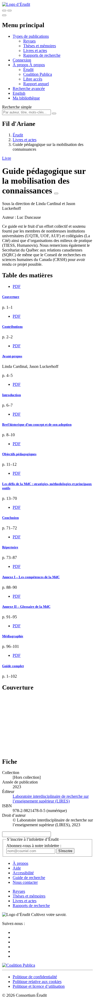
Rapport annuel (36, 84)
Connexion (22, 60)
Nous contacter (25, 882)
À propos (37, 65)
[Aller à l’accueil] (16, 4)
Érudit (28, 69)
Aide (17, 868)
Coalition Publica (37, 74)
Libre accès (32, 79)
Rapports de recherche (41, 55)
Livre (6, 158)
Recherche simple (17, 107)
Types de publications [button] (31, 36)
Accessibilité (23, 873)
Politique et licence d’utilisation (39, 986)
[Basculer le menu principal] (4, 15)
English (19, 93)
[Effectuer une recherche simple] (4, 10)
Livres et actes (35, 50)
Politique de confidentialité (35, 977)
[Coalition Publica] (18, 965)
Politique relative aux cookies (37, 981)
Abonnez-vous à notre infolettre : (33, 845)
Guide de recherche (29, 877)
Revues (29, 41)
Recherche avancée (29, 88)
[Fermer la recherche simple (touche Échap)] (9, 10)
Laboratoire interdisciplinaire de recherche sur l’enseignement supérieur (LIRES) (51, 798)
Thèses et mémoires (39, 46)
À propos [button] (21, 65)
